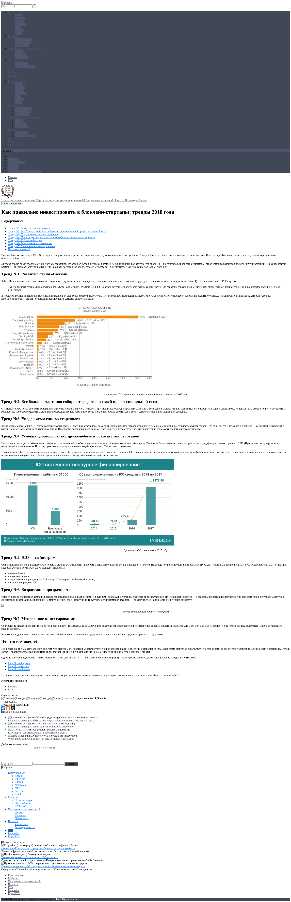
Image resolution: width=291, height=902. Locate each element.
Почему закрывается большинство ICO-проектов (29, 857)
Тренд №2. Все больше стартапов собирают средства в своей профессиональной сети (57, 231)
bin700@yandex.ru (66, 899)
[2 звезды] (19, 698)
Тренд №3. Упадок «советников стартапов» (33, 234)
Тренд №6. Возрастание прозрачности (30, 243)
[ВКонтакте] (3, 708)
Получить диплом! (12, 203)
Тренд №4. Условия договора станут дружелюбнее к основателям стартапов (51, 237)
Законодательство (25, 66)
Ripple (18, 33)
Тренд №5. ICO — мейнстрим (25, 240)
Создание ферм (23, 39)
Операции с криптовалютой (24, 48)
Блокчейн (13, 72)
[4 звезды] (44, 698)
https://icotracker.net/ (19, 669)
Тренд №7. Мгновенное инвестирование (31, 246)
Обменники (21, 57)
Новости (13, 60)
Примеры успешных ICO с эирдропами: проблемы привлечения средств (43, 866)
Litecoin (19, 21)
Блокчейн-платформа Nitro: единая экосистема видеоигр (40, 726)
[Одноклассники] (8, 708)
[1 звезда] (7, 698)
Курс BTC (14, 75)
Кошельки (20, 54)
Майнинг (13, 36)
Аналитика (21, 63)
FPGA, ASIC (22, 45)
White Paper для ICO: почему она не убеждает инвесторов (41, 738)
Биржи (19, 51)
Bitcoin (19, 15)
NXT (18, 27)
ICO (10, 69)
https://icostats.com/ (18, 666)
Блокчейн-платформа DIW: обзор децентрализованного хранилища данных (51, 720)
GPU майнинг (23, 42)
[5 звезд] (56, 698)
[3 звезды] (32, 698)
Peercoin (19, 30)
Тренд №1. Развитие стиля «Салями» (29, 228)
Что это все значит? (19, 249)
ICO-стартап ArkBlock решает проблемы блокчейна (37, 732)
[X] (13, 708)
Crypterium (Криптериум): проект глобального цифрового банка (38, 848)
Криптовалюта (16, 12)
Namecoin (20, 24)
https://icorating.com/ (19, 663)
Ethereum (20, 18)
